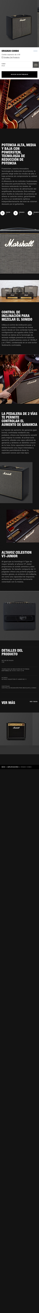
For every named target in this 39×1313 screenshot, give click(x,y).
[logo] (8, 8)
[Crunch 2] (30, 213)
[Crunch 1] (15, 213)
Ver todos (33, 701)
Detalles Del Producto (12, 57)
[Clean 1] (2, 213)
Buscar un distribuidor (19, 74)
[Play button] (19, 291)
